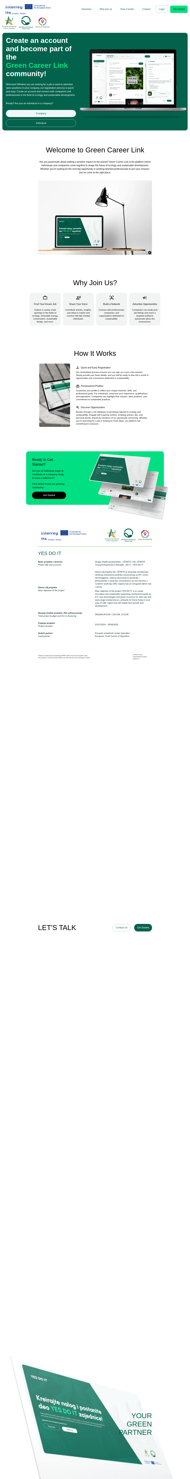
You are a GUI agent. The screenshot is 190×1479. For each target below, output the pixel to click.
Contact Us (122, 927)
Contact (146, 9)
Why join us (106, 9)
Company (41, 113)
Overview (86, 9)
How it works (127, 9)
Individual (41, 123)
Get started (179, 9)
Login (162, 9)
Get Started (49, 495)
